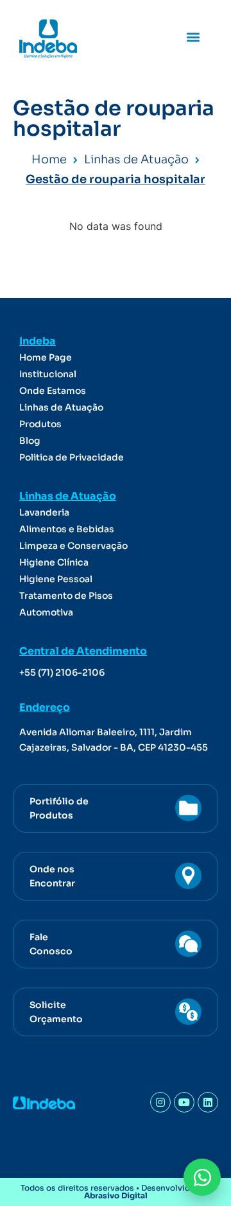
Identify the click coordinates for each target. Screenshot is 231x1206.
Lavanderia (44, 512)
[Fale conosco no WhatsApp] (202, 1177)
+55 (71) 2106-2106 (62, 672)
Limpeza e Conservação (73, 545)
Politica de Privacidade (71, 457)
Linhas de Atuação (61, 407)
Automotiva (46, 612)
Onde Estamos (52, 390)
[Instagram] (160, 1102)
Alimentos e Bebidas (66, 529)
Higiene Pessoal (55, 579)
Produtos (40, 424)
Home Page (45, 357)
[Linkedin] (208, 1102)
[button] (192, 36)
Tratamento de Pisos (66, 595)
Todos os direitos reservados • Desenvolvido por (115, 1191)
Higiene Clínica (54, 562)
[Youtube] (184, 1102)
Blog (29, 440)
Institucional (47, 374)
